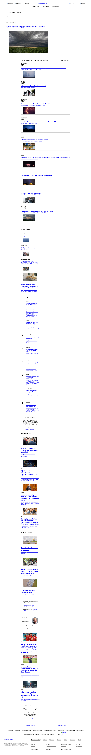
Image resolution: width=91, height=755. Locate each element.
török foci (22, 689)
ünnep (24, 619)
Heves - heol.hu (48, 749)
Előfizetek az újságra (62, 725)
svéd (21, 566)
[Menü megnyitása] (82, 4)
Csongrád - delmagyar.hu (34, 749)
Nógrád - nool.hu (63, 746)
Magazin (59, 739)
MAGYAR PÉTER (45, 6)
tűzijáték (22, 492)
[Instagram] (28, 613)
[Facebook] (25, 613)
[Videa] (32, 613)
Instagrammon (34, 609)
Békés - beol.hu (33, 746)
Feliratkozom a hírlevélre (65, 60)
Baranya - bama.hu (33, 744)
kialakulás (22, 137)
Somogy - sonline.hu (64, 747)
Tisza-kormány (24, 245)
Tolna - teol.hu (78, 742)
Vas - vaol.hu (78, 744)
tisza (21, 468)
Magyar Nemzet (12, 12)
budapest (27, 320)
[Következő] (50, 223)
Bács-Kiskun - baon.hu (34, 742)
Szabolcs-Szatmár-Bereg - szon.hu (66, 749)
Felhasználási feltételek (37, 730)
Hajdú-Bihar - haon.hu (49, 747)
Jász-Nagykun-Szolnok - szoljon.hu (66, 742)
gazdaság (27, 374)
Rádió (79, 739)
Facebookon (34, 606)
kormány (27, 301)
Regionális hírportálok (35, 739)
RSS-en (34, 610)
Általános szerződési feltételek (50, 730)
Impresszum (10, 730)
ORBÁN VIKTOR (35, 6)
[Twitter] (30, 613)
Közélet (44, 739)
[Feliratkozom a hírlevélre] (17, 3)
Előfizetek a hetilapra (29, 429)
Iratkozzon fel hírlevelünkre (29, 605)
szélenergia (23, 233)
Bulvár (65, 739)
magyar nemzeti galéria (25, 259)
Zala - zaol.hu (78, 747)
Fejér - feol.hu (48, 744)
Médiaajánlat (17, 730)
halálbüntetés (23, 281)
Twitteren (26, 607)
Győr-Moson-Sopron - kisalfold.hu (51, 746)
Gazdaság (52, 739)
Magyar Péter (28, 360)
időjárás (7, 23)
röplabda (22, 641)
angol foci (22, 664)
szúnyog (22, 587)
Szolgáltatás (72, 739)
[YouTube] (34, 613)
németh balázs (28, 347)
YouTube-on (29, 610)
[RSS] (37, 613)
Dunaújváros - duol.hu (49, 742)
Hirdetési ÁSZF (61, 730)
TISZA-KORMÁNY (55, 6)
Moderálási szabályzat (70, 730)
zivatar (22, 172)
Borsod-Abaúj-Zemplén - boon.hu (36, 747)
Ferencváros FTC (29, 388)
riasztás (22, 190)
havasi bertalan (23, 445)
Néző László (24, 617)
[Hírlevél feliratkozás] (23, 613)
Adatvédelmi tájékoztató (26, 730)
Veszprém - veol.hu (79, 746)
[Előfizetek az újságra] (71, 4)
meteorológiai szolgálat (25, 208)
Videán (25, 610)
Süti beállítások (80, 730)
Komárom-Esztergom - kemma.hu (66, 744)
